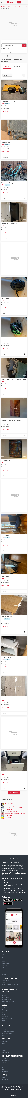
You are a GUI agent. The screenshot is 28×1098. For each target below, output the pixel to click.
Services (4, 1062)
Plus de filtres (14, 52)
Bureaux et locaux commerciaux (9, 1047)
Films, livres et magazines (7, 1012)
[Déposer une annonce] (19, 2)
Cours (3, 1064)
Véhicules (5, 952)
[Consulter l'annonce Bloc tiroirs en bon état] (14, 761)
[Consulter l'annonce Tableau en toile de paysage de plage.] (14, 408)
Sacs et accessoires (6, 999)
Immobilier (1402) (9, 806)
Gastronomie (5, 1079)
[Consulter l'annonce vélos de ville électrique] (14, 171)
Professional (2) (8, 70)
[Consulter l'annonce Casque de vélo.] (14, 327)
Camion (3, 969)
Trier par (7, 75)
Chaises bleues (5, 535)
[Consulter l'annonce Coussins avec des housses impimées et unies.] (14, 367)
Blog (14, 1086)
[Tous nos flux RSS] (21, 858)
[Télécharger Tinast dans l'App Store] (8, 900)
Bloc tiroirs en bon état (7, 773)
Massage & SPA (5, 1071)
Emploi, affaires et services (12, 1056)
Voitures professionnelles (7, 956)
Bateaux (4, 961)
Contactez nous (5, 1091)
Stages (3, 1069)
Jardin (3, 986)
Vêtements (4, 993)
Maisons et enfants (9, 978)
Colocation (4, 1050)
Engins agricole (5, 965)
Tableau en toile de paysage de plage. (11, 420)
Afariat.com (19, 1096)
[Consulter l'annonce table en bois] (14, 686)
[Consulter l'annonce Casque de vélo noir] (14, 286)
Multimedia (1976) (9, 809)
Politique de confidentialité (15, 1087)
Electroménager (5, 980)
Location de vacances (6, 1045)
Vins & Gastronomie (6, 1022)
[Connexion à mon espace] (24, 117)
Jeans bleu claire (5, 142)
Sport (3, 1009)
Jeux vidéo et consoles (7, 1033)
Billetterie (4, 1020)
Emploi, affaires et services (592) (13, 807)
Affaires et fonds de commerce (9, 1065)
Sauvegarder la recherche (14, 56)
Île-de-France (16, 6)
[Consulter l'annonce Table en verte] (14, 564)
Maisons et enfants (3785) (11, 811)
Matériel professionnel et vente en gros (10, 1067)
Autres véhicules (5, 963)
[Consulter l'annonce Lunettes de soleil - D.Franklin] (14, 89)
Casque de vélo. (5, 339)
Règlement (4, 1087)
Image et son (5, 1029)
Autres (4, 1075)
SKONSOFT (14, 1096)
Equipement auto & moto (7, 959)
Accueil (3, 6)
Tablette (4, 1035)
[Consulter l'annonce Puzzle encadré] (14, 448)
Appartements (5, 1041)
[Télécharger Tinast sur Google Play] (17, 900)
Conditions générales (7, 1089)
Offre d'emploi (5, 1058)
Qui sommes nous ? (18, 1089)
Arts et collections (6, 1016)
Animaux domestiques (7, 1010)
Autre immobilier (5, 1052)
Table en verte (5, 576)
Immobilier (6, 1039)
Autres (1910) (8, 817)
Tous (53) (7, 66)
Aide (2, 1086)
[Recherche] (26, 2)
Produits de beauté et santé (8, 1001)
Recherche (8, 6)
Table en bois (4, 698)
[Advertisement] (14, 24)
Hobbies (3, 1007)
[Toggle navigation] (1, 2)
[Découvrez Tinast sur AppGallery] (8, 903)
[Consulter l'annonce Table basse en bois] (14, 605)
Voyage (3, 1014)
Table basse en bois (6, 616)
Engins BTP (4, 972)
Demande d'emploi (6, 1060)
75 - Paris (24, 6)
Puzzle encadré (5, 460)
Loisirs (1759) (8, 815)
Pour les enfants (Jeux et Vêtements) (10, 984)
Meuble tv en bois (6, 657)
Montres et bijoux (6, 997)
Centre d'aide (19, 1086)
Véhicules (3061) (9, 804)
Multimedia (6, 1025)
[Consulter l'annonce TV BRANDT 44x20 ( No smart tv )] (14, 211)
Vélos (3, 967)
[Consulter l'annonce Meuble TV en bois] (14, 645)
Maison (3, 1043)
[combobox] (11, 45)
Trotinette (4, 974)
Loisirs (4, 1005)
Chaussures (4, 995)
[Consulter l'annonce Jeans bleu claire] (14, 130)
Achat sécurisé (8, 1086)
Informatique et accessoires (8, 1031)
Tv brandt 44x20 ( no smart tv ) (9, 223)
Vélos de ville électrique (7, 183)
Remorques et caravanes (7, 970)
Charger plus (15, 792)
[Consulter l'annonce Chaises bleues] (14, 523)
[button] (3, 858)
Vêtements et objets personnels (10, 990)
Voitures (4, 954)
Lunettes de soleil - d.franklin (9, 101)
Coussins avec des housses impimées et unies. (14, 379)
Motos (3, 957)
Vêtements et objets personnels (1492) (15, 813)
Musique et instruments (7, 1018)
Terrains (3, 1048)
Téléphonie (4, 1028)
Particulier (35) (16, 66)
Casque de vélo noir (6, 298)
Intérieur (4, 982)
